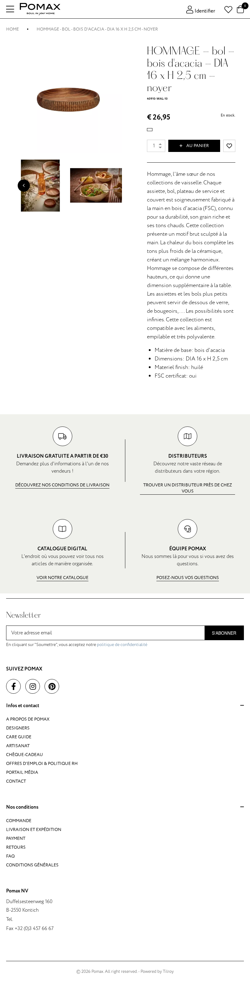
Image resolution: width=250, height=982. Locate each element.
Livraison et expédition (33, 829)
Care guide (18, 737)
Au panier (197, 146)
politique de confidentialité (122, 645)
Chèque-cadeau (24, 755)
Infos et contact (22, 706)
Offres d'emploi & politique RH (42, 763)
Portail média (22, 772)
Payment (15, 838)
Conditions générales (32, 865)
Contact (16, 781)
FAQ (10, 856)
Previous (24, 185)
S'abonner (224, 633)
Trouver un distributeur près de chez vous (187, 488)
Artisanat (18, 746)
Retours (16, 847)
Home (12, 29)
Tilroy (168, 971)
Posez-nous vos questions (187, 578)
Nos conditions (22, 807)
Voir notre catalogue (62, 578)
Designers (18, 728)
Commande (18, 821)
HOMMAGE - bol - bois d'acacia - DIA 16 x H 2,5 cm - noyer (97, 29)
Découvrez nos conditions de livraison (62, 485)
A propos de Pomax (27, 719)
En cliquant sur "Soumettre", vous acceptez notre (76, 645)
